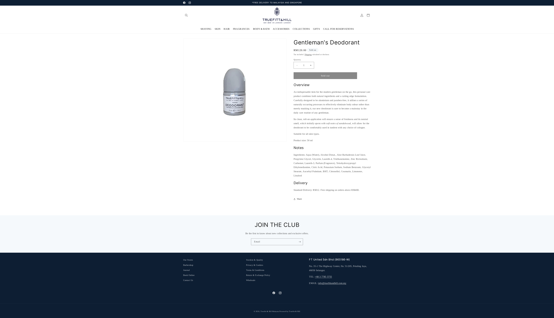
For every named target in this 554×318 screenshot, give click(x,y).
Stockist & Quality (254, 260)
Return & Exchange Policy (258, 275)
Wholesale (250, 280)
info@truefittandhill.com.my (332, 283)
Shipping (308, 55)
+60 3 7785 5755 (323, 276)
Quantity (297, 60)
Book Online (189, 275)
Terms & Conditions (255, 270)
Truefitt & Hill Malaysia (270, 311)
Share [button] (299, 199)
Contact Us (188, 280)
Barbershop (188, 265)
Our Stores (188, 260)
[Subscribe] (299, 241)
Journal (186, 270)
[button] (186, 15)
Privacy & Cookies (254, 265)
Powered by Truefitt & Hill (289, 311)
